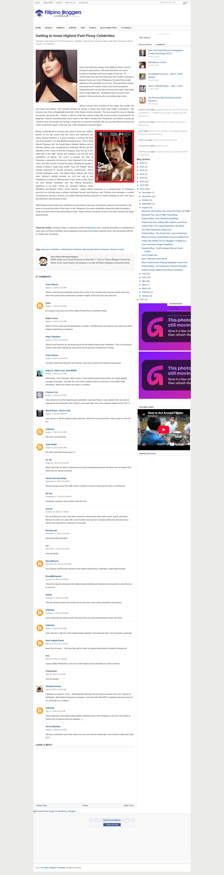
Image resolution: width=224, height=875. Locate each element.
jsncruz (49, 509)
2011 (142, 299)
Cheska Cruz (52, 392)
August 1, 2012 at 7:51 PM (56, 288)
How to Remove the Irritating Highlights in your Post (164, 262)
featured (98, 41)
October (146, 200)
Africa (92, 28)
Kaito (48, 303)
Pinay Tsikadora (53, 337)
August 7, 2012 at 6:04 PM (56, 414)
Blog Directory (108, 28)
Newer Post (42, 805)
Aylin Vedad (51, 444)
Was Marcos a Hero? (157, 62)
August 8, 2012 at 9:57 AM (56, 448)
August (145, 207)
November (147, 196)
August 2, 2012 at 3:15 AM (56, 321)
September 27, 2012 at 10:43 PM (58, 497)
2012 (142, 189)
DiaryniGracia (52, 561)
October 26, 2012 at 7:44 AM (57, 512)
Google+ (173, 313)
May (144, 281)
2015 (142, 178)
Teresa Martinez (53, 726)
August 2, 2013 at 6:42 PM (56, 730)
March (145, 288)
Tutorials (126, 28)
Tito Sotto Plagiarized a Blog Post (156, 230)
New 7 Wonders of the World (154, 259)
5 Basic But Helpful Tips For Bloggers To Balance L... (165, 241)
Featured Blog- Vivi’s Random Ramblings (160, 218)
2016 (142, 174)
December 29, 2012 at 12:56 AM (58, 564)
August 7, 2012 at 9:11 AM (56, 374)
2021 (142, 167)
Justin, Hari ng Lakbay (56, 478)
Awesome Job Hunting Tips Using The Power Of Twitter (166, 211)
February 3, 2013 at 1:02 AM (57, 598)
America (60, 28)
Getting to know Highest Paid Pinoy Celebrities (162, 270)
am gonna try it (161, 146)
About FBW (48, 3)
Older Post (128, 805)
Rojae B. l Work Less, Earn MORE (61, 370)
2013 (142, 185)
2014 (142, 181)
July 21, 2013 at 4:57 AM (55, 711)
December (147, 192)
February (146, 292)
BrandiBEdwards (53, 576)
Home (37, 3)
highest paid (107, 41)
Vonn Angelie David (55, 640)
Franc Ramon (52, 284)
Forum (59, 3)
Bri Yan (49, 493)
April (144, 285)
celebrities (78, 41)
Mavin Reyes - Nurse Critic (58, 411)
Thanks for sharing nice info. (165, 140)
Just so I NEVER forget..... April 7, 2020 (165, 86)
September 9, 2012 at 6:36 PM (58, 481)
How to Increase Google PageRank (157, 244)
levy (48, 656)
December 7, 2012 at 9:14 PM (57, 549)
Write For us (70, 3)
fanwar (49, 595)
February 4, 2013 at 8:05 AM (57, 613)
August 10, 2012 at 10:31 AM (57, 463)
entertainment (88, 41)
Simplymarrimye (53, 686)
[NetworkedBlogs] (112, 820)
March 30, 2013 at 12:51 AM (57, 644)
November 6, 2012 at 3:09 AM (57, 533)
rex (47, 546)
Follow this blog (112, 825)
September (147, 204)
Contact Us (83, 3)
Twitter (172, 318)
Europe (72, 28)
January (146, 296)
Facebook (174, 308)
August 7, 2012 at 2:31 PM (56, 395)
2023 (142, 163)
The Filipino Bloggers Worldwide (52, 868)
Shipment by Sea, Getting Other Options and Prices (164, 222)
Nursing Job (51, 530)
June (144, 277)
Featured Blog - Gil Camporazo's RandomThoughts (164, 266)
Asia (83, 28)
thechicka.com (93, 228)
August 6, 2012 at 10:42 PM (56, 358)
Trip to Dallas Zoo (149, 255)
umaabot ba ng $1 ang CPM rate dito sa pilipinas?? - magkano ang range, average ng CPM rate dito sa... (163, 113)
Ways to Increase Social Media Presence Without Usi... (166, 237)
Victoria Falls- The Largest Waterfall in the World (163, 226)
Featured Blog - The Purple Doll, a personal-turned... (165, 233)
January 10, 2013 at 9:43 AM (57, 579)
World (48, 28)
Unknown (50, 429)
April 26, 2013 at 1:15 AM (55, 674)
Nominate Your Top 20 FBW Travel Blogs (160, 215)
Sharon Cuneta (117, 249)
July (144, 274)
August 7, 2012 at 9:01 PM (56, 432)
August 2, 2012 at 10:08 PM (56, 340)
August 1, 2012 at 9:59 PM (56, 306)
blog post (69, 41)
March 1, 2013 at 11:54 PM (56, 628)
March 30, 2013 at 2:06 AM (56, 659)
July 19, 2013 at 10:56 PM (56, 689)
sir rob (49, 460)
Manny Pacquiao (119, 41)
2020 (142, 170)
